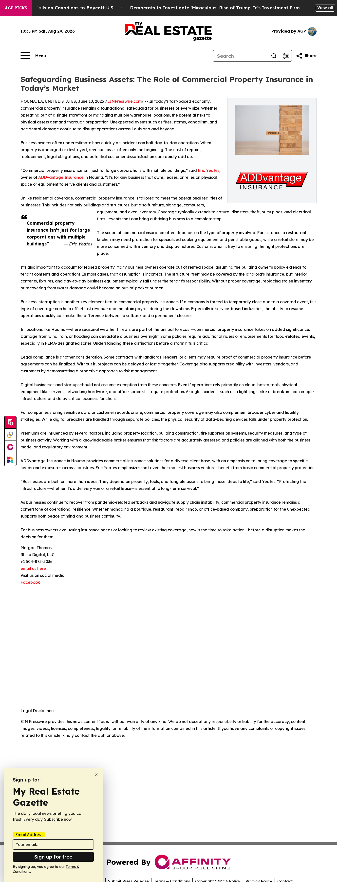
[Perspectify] (10, 435)
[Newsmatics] (10, 459)
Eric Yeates (208, 170)
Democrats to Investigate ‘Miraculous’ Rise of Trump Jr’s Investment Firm (215, 8)
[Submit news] (10, 422)
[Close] (96, 774)
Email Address (28, 834)
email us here (33, 568)
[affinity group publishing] (10, 447)
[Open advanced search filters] (286, 55)
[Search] (274, 55)
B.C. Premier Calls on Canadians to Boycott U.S (60, 8)
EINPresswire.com (124, 101)
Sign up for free (53, 857)
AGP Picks (16, 7)
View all (325, 7)
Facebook (30, 582)
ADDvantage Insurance (61, 177)
